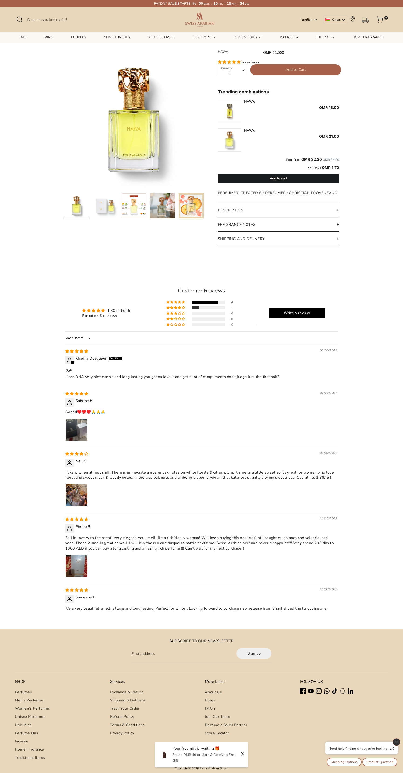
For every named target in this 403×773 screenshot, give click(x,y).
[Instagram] (319, 691)
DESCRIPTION (230, 210)
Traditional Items (30, 757)
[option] (134, 121)
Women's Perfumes (32, 708)
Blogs (210, 700)
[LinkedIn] (350, 691)
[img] (76, 351)
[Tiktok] (334, 691)
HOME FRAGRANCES (368, 37)
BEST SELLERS (159, 37)
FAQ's (210, 708)
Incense (21, 741)
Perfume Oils (26, 733)
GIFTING (323, 37)
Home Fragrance (29, 749)
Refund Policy (122, 716)
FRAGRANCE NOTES (236, 224)
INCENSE (287, 37)
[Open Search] (19, 19)
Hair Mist (23, 725)
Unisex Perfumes (30, 716)
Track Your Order (125, 708)
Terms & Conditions (127, 725)
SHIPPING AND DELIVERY (241, 238)
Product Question (379, 762)
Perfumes (23, 692)
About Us (213, 692)
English (307, 19)
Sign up (254, 653)
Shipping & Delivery (127, 700)
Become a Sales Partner (226, 725)
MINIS (48, 37)
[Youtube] (311, 691)
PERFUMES (202, 37)
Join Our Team (217, 716)
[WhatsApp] (327, 691)
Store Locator (217, 733)
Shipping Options (344, 762)
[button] (230, 62)
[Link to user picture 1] (76, 430)
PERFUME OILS (245, 37)
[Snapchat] (342, 691)
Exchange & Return (127, 692)
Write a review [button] (297, 313)
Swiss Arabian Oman (213, 768)
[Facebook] (303, 691)
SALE (22, 37)
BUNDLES (78, 37)
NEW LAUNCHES (117, 37)
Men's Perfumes (29, 700)
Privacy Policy (122, 733)
